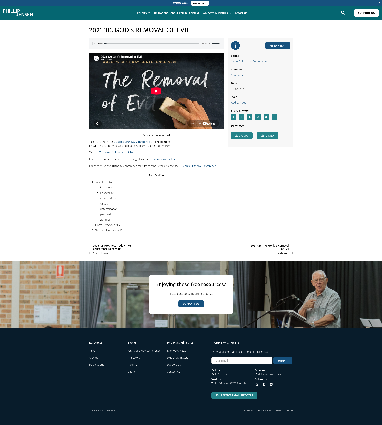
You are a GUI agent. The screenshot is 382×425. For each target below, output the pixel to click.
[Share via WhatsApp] (258, 117)
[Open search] (343, 13)
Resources (143, 13)
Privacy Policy (247, 410)
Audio (234, 102)
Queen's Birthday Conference (249, 61)
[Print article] (274, 117)
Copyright (289, 410)
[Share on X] (241, 117)
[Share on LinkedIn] (249, 117)
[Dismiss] (379, 3)
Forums (132, 364)
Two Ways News (176, 350)
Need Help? (278, 45)
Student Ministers (177, 357)
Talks (92, 350)
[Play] (94, 43)
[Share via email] (266, 117)
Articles (93, 357)
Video (242, 102)
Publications (160, 13)
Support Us (366, 13)
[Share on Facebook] (233, 117)
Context (194, 13)
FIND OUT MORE (199, 3)
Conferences (238, 75)
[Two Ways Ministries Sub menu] (230, 12)
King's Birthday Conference (144, 350)
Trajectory (134, 357)
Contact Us (240, 13)
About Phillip (178, 13)
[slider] (152, 43)
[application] (156, 43)
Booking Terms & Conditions (269, 410)
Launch (132, 371)
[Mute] (209, 43)
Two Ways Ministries (214, 13)
